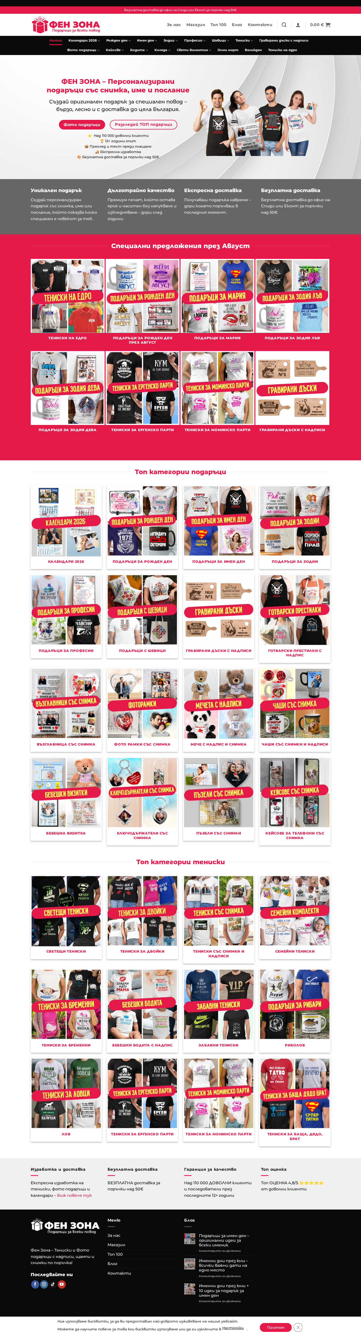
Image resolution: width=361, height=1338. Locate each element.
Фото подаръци (81, 50)
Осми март (228, 50)
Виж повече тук (74, 1195)
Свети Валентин (192, 50)
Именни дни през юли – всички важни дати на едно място (223, 1265)
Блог (237, 24)
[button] (298, 24)
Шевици (219, 40)
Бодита (137, 50)
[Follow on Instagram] (44, 1284)
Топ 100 (218, 24)
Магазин (195, 24)
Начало (55, 40)
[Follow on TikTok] (53, 1284)
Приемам (275, 1327)
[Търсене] (284, 24)
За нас (174, 24)
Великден (253, 50)
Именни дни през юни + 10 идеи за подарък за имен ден (224, 1290)
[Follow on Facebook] (35, 1284)
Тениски (243, 40)
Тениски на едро (282, 50)
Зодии (169, 40)
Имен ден (145, 40)
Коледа (160, 50)
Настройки (233, 1328)
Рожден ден (116, 40)
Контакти (260, 24)
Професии (193, 40)
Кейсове (113, 50)
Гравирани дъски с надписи (283, 40)
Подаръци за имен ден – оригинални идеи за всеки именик (224, 1240)
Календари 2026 (83, 40)
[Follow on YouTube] (62, 1284)
